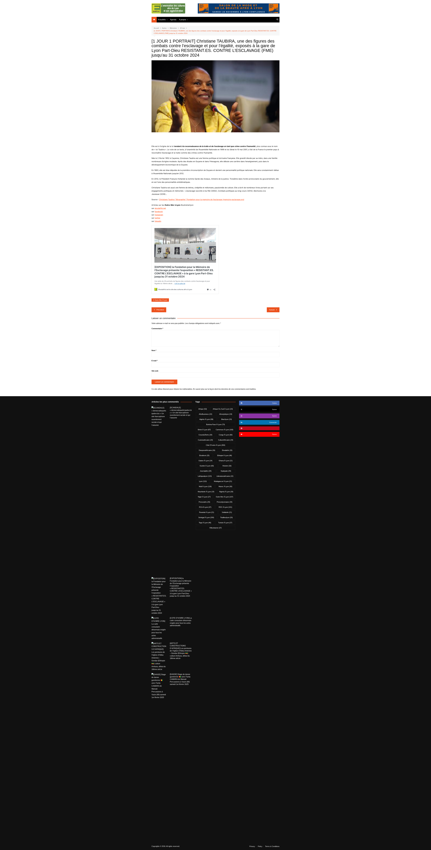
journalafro (205, 471)
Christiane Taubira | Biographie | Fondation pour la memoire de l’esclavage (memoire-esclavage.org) (201, 199)
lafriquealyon (205, 476)
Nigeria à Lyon (226, 492)
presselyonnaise (224, 502)
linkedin (158, 221)
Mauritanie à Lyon (206, 492)
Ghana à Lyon (226, 461)
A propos (182, 20)
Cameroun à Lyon (224, 430)
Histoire (226, 466)
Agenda (173, 20)
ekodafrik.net (160, 208)
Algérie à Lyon (206, 419)
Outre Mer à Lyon (161, 300)
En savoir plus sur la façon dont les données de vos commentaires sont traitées (224, 389)
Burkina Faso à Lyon (215, 424)
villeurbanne (215, 528)
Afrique (202, 409)
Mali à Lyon (205, 486)
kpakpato (226, 471)
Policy (260, 846)
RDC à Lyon (225, 507)
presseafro (204, 502)
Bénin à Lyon (204, 430)
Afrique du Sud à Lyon (223, 409)
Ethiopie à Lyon (224, 455)
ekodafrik (227, 450)
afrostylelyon (225, 414)
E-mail (155, 361)
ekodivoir (204, 455)
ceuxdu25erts (205, 435)
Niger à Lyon (204, 497)
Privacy (252, 846)
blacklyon (226, 419)
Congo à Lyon (225, 435)
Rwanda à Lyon (206, 512)
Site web (155, 371)
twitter (157, 218)
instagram (159, 215)
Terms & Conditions (272, 846)
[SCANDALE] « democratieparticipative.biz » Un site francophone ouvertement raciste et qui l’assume (181, 413)
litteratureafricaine (225, 476)
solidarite (227, 512)
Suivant (272, 310)
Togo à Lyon (205, 523)
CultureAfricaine (225, 440)
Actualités (162, 20)
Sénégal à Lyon (206, 517)
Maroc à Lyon (225, 486)
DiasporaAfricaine (207, 450)
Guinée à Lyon (207, 466)
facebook (159, 211)
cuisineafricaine (205, 440)
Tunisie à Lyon (225, 523)
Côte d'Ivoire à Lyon (215, 445)
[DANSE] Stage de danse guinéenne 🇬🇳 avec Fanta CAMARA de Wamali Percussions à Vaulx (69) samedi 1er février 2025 (180, 679)
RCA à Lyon (205, 507)
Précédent (160, 310)
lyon (203, 481)
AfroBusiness (205, 414)
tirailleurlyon (226, 517)
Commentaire (157, 328)
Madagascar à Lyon (223, 481)
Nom (154, 350)
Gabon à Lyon (205, 461)
